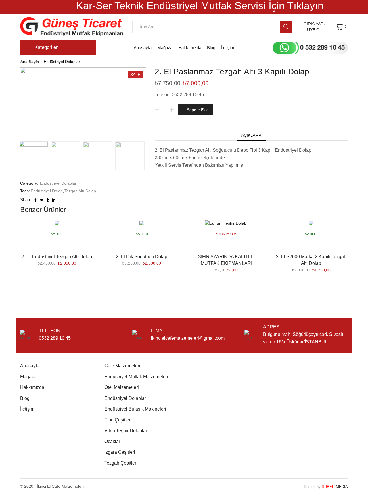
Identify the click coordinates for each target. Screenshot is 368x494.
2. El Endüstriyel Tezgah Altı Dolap (57, 256)
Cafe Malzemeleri (122, 365)
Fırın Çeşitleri (118, 419)
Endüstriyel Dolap (47, 191)
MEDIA (335, 487)
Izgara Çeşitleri (119, 452)
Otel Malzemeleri (121, 387)
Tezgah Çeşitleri (120, 463)
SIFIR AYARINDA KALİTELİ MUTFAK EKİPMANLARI (226, 260)
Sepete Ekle (198, 109)
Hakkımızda (189, 47)
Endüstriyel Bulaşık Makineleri (135, 408)
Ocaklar (112, 441)
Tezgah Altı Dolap (80, 191)
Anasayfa (143, 47)
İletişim (227, 47)
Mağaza (164, 47)
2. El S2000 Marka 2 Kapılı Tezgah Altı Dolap (311, 260)
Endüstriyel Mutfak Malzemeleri (136, 376)
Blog (211, 47)
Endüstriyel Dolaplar (62, 61)
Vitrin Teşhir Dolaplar (125, 430)
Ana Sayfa (29, 61)
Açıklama (251, 135)
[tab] (251, 135)
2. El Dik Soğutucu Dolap (141, 256)
